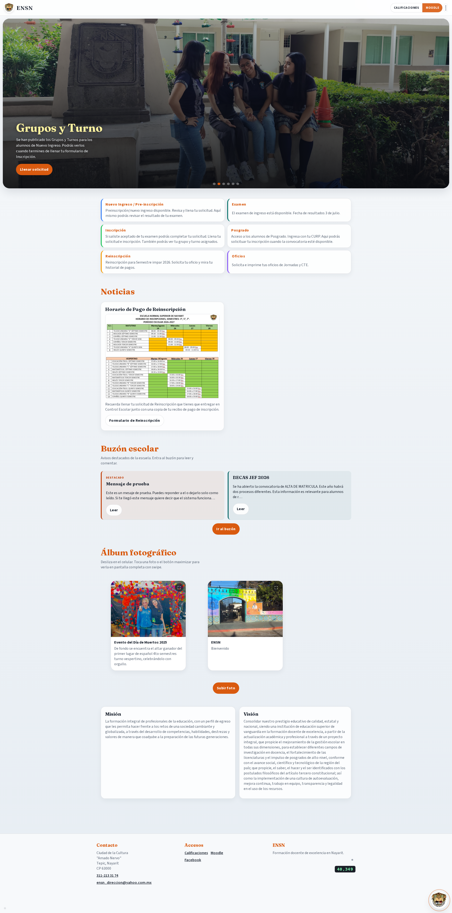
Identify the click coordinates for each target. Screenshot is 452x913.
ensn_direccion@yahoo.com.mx (124, 882)
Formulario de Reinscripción (134, 420)
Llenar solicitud (34, 169)
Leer (114, 510)
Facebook (193, 860)
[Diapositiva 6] (237, 184)
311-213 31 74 (107, 875)
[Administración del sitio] (4, 908)
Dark (445, 8)
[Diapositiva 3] (223, 184)
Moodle (432, 8)
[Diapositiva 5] (233, 184)
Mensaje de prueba (127, 484)
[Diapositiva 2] (219, 184)
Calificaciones (406, 8)
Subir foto (226, 688)
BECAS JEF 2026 (251, 477)
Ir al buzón (225, 529)
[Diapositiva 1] (214, 184)
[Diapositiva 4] (228, 184)
